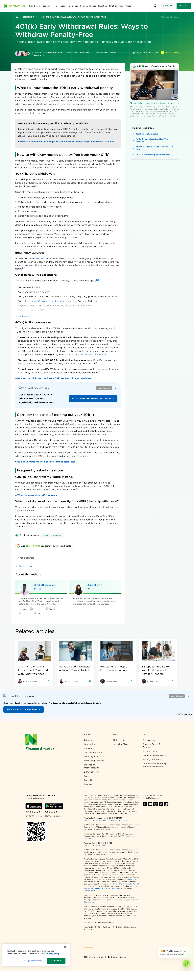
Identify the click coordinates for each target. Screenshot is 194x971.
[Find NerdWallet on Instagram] (155, 804)
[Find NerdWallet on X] (145, 804)
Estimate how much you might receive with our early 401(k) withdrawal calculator (68, 141)
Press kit (88, 780)
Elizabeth (44, 585)
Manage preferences (32, 961)
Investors (89, 784)
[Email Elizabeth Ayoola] (35, 589)
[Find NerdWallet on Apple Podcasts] (161, 804)
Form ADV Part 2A (131, 884)
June (93, 585)
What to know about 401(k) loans (37, 495)
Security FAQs (120, 744)
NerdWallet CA (119, 957)
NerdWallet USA (96, 957)
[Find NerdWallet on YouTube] (150, 804)
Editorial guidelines (94, 760)
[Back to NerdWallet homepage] (17, 17)
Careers (88, 748)
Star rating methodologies (91, 766)
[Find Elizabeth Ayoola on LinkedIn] (39, 589)
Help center (119, 740)
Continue (56, 961)
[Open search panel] (155, 6)
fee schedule (117, 888)
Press (87, 776)
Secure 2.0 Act (44, 258)
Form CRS (117, 884)
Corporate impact (93, 752)
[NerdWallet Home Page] (14, 6)
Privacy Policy (94, 886)
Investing (57, 535)
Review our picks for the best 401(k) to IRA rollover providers (54, 378)
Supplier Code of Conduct (151, 745)
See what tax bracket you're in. (87, 354)
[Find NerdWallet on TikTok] (166, 804)
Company (89, 740)
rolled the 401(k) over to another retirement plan (50, 301)
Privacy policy (150, 751)
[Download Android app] (54, 806)
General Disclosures (102, 888)
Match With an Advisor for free (91, 398)
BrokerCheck (89, 891)
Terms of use (149, 740)
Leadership (89, 744)
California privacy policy (155, 755)
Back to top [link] (25, 566)
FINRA (130, 879)
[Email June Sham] (89, 589)
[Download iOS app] (33, 806)
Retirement (28, 17)
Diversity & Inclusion (94, 756)
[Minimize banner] (115, 388)
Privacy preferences (153, 759)
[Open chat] (187, 964)
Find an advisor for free (22, 709)
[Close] (190, 947)
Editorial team (91, 772)
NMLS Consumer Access (94, 820)
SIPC (135, 879)
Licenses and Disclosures (117, 820)
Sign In (167, 6)
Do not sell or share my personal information (154, 765)
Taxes (45, 535)
